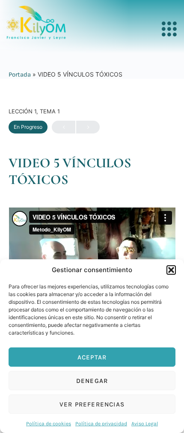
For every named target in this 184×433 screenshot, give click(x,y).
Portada (20, 74)
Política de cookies (48, 424)
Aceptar (92, 357)
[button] (171, 270)
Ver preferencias (92, 404)
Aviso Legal (144, 424)
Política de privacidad (101, 424)
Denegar (92, 381)
